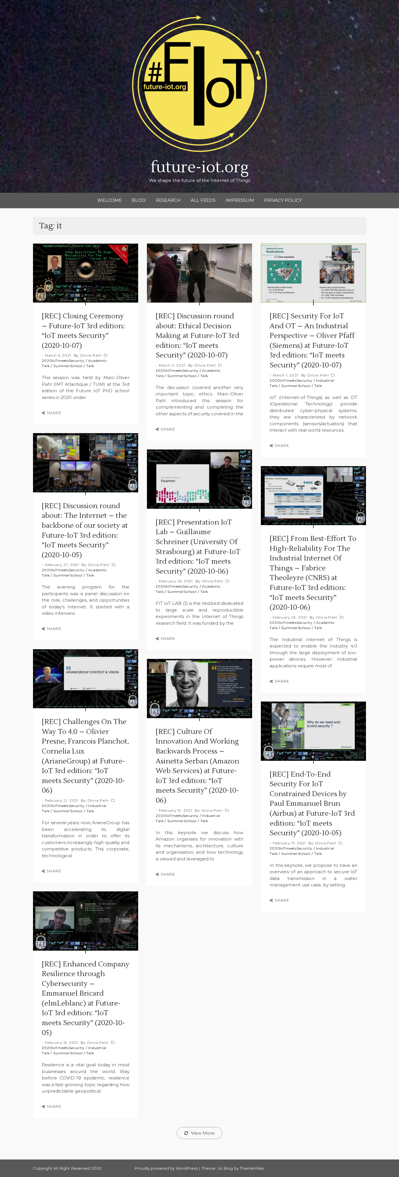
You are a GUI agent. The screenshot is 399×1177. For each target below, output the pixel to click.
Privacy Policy (283, 200)
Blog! (139, 200)
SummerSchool (68, 366)
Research (168, 200)
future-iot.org (200, 167)
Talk (90, 366)
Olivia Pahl (90, 355)
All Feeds (203, 200)
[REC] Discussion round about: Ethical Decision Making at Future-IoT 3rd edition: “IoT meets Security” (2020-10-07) (197, 336)
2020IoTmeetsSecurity (63, 360)
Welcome (109, 200)
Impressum (239, 200)
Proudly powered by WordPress (166, 1168)
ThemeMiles (252, 1168)
